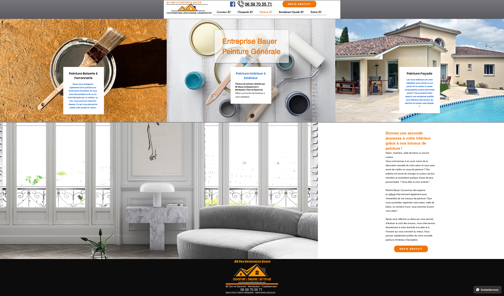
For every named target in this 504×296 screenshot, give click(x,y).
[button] (316, 13)
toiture (392, 194)
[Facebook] (232, 4)
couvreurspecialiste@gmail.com (252, 282)
